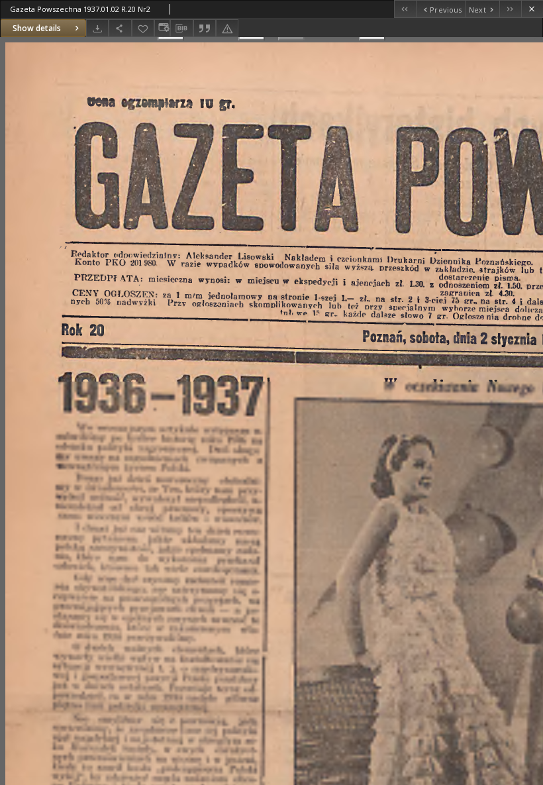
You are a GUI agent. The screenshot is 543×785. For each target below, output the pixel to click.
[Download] (97, 28)
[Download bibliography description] (181, 28)
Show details (37, 28)
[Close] (532, 9)
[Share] (120, 28)
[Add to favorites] (143, 28)
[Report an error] (227, 28)
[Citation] (204, 28)
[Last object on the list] (510, 9)
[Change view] (162, 28)
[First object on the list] (405, 9)
